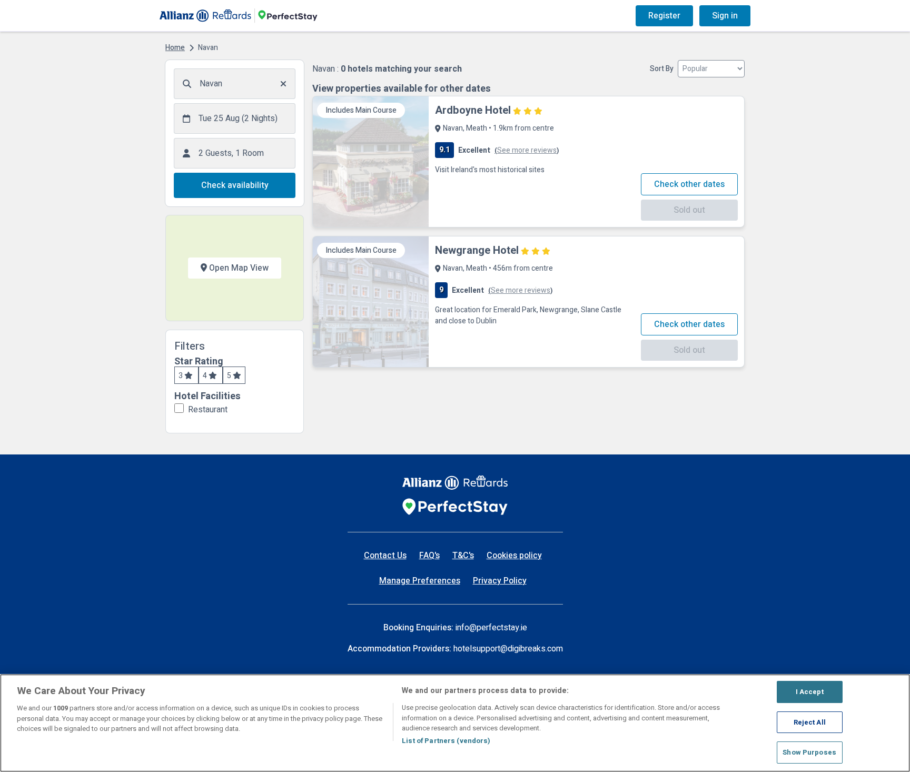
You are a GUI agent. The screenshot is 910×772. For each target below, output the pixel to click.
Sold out (689, 210)
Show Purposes (809, 752)
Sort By (662, 68)
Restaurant (208, 409)
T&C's (463, 555)
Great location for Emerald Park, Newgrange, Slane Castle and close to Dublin (528, 315)
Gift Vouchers (588, 15)
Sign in (725, 15)
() (526, 150)
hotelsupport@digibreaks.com (508, 648)
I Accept (810, 692)
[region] (455, 723)
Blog (536, 15)
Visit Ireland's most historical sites (490, 169)
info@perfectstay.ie (491, 627)
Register (664, 15)
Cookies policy (514, 555)
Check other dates (689, 184)
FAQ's (429, 555)
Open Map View (238, 268)
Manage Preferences (419, 581)
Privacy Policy (500, 581)
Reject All (810, 722)
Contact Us (385, 555)
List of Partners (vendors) (446, 741)
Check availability (235, 185)
